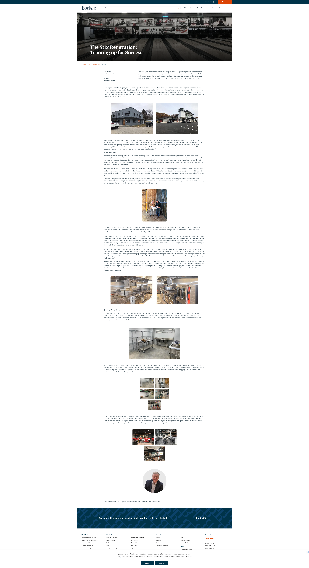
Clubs (107, 545)
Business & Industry (111, 540)
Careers (158, 537)
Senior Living (134, 545)
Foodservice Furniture (87, 545)
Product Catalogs (185, 540)
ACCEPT (147, 563)
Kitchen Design (109, 81)
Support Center (185, 543)
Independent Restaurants (137, 537)
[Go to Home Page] (89, 8)
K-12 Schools (134, 540)
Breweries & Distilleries (112, 537)
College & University (111, 548)
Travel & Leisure (96, 64)
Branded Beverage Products (89, 537)
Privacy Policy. (120, 558)
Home (84, 64)
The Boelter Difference (162, 545)
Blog (89, 64)
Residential (134, 543)
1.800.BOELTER (209, 538)
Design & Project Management (90, 540)
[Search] (178, 7)
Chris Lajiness (121, 502)
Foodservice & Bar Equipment (89, 543)
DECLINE (161, 563)
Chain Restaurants (111, 543)
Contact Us (201, 518)
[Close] (307, 552)
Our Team (158, 540)
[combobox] (140, 7)
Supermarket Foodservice (138, 548)
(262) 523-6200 (209, 548)
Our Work (158, 543)
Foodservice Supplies (87, 548)
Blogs (182, 537)
